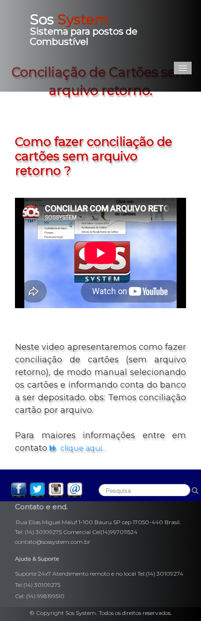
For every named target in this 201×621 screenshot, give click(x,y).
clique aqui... (83, 448)
